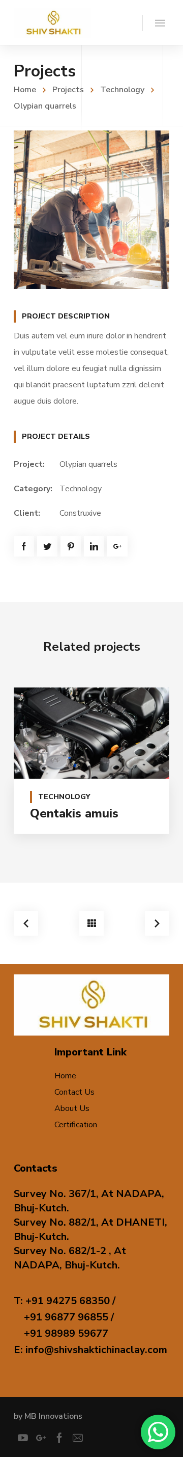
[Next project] (157, 923)
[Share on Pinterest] (70, 546)
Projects (68, 89)
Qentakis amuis (74, 813)
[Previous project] (26, 923)
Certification (75, 1124)
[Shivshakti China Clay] (53, 22)
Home (25, 89)
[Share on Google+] (117, 546)
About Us (71, 1108)
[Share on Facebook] (24, 546)
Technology (122, 89)
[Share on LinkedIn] (94, 546)
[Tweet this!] (47, 546)
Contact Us (74, 1092)
